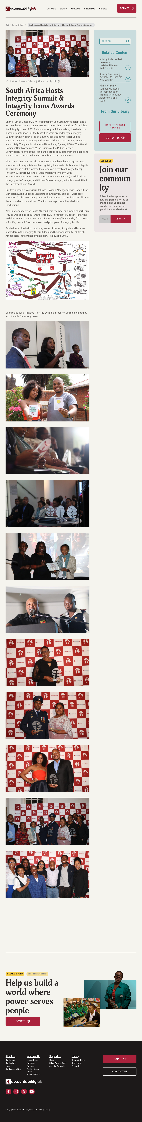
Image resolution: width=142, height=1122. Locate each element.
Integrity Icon (18, 25)
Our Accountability (13, 1069)
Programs (31, 1063)
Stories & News (78, 1060)
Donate (52, 1060)
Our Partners (11, 1063)
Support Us (89, 8)
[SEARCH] (128, 41)
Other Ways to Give (57, 1063)
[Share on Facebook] (51, 81)
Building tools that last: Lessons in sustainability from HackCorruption (111, 64)
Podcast (75, 1066)
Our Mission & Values (33, 1070)
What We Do (33, 1056)
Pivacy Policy (44, 1110)
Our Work (51, 8)
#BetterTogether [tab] (37, 973)
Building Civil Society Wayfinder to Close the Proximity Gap (110, 77)
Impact (9, 1066)
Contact (103, 8)
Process (30, 1066)
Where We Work (34, 1074)
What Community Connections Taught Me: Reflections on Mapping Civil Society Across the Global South (110, 93)
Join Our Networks (57, 1066)
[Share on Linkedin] (54, 81)
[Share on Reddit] (58, 81)
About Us (75, 8)
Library (63, 8)
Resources (76, 1063)
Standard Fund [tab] (15, 973)
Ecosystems (32, 1060)
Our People (10, 1060)
